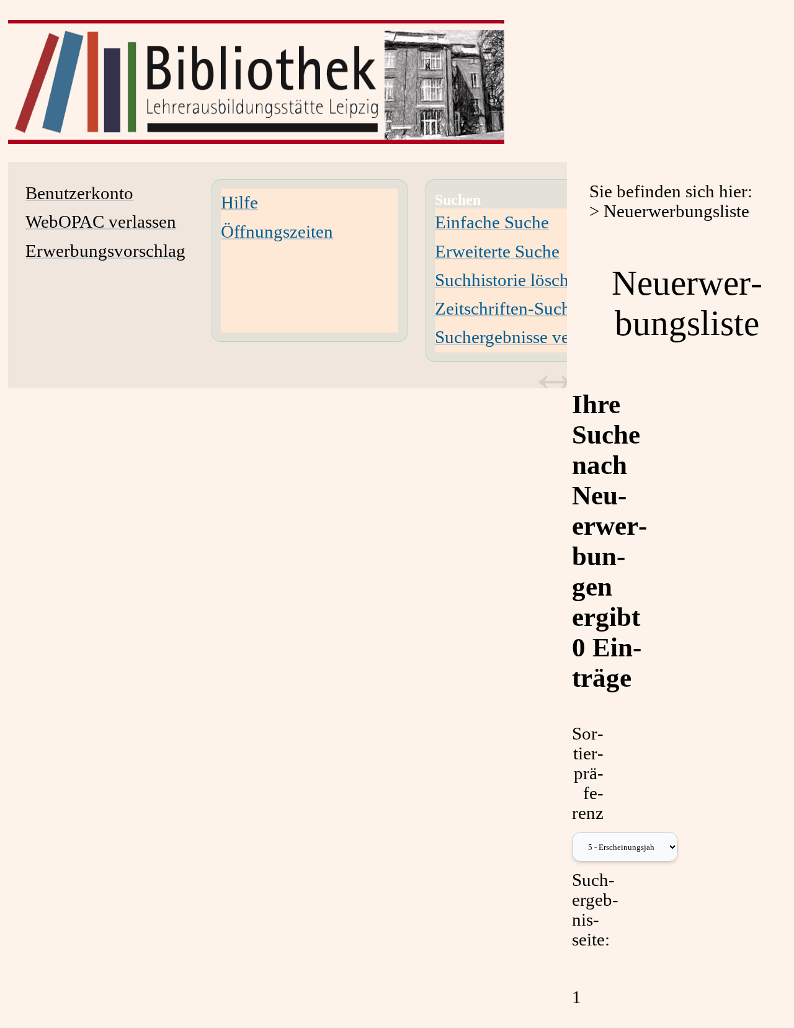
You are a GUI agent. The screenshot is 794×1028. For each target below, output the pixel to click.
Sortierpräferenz (588, 773)
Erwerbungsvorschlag (105, 251)
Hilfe (239, 202)
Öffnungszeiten (277, 231)
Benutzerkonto (79, 193)
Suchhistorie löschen (510, 280)
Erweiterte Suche (497, 251)
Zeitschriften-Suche (507, 308)
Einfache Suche (492, 222)
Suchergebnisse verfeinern (531, 337)
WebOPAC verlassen (100, 221)
